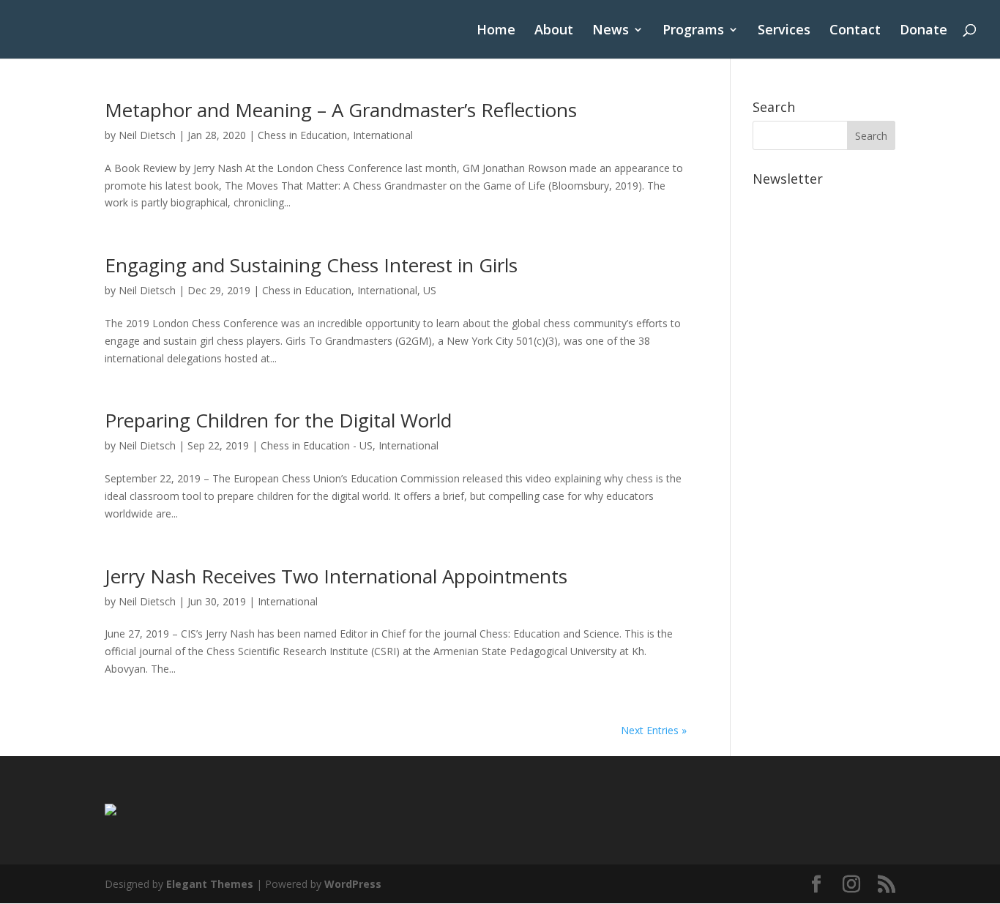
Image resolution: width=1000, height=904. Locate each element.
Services (784, 31)
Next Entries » (654, 730)
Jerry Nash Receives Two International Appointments (336, 576)
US (429, 290)
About (553, 31)
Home (496, 31)
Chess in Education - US (317, 445)
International (383, 135)
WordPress (352, 884)
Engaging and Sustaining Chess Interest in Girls (311, 265)
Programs (693, 31)
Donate (923, 31)
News (610, 31)
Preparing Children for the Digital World (278, 420)
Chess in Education (302, 135)
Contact (855, 31)
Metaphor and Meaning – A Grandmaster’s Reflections (341, 110)
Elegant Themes (209, 884)
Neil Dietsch (147, 135)
